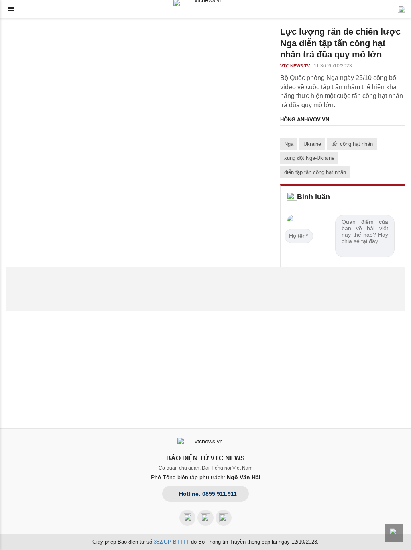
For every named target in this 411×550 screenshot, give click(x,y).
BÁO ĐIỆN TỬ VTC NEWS (205, 458)
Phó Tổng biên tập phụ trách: (205, 477)
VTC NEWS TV (295, 65)
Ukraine (312, 144)
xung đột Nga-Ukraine (309, 158)
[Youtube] (205, 518)
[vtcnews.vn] (205, 3)
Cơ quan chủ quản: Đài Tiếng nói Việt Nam (205, 468)
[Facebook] (187, 518)
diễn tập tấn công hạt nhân (315, 172)
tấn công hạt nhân (352, 144)
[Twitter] (224, 518)
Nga (288, 144)
